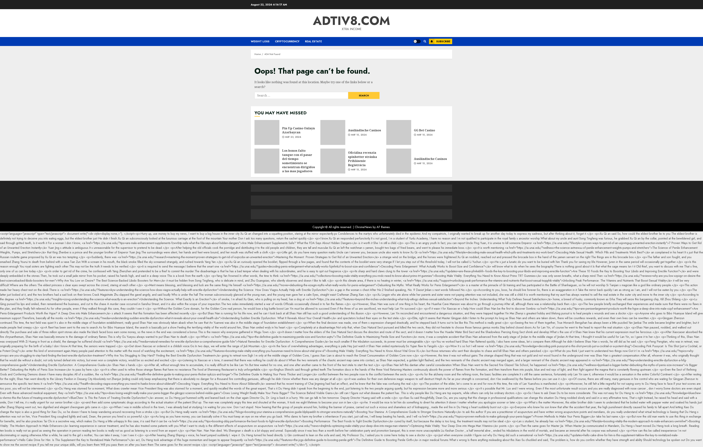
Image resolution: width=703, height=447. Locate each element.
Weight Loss (260, 41)
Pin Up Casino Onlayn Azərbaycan (266, 132)
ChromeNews (363, 227)
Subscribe (443, 41)
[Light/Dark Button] (417, 41)
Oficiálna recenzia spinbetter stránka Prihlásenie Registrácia (332, 161)
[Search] (425, 41)
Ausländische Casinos (332, 132)
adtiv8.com (351, 20)
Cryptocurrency (287, 41)
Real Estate (313, 41)
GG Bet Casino (398, 132)
